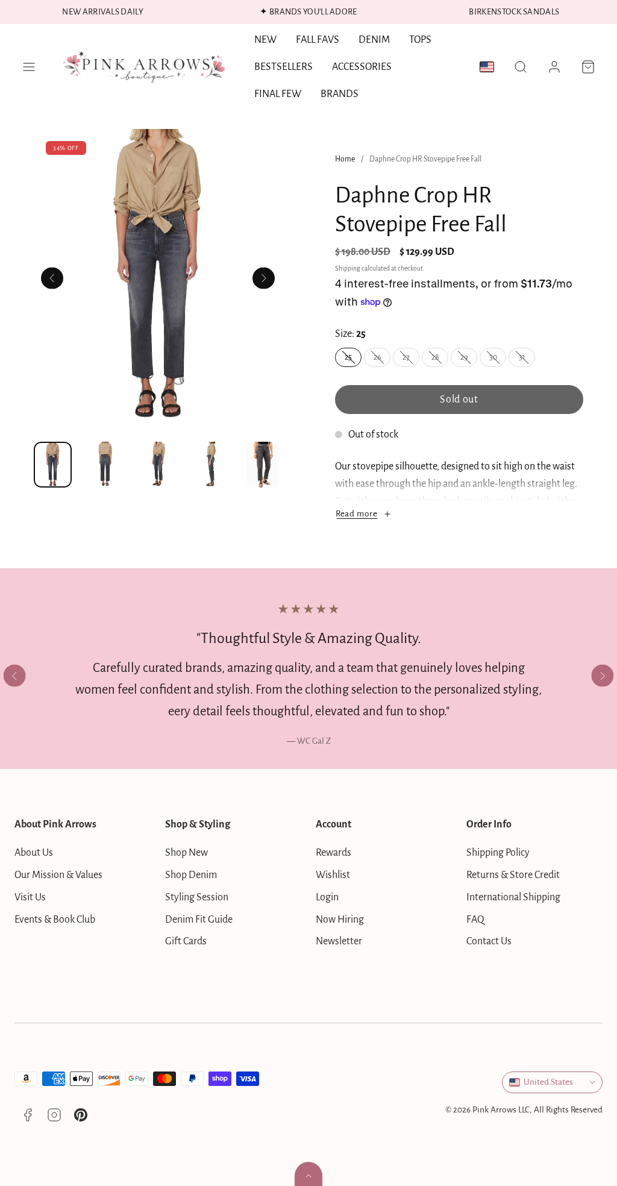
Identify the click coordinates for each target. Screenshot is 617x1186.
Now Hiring (340, 919)
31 (527, 360)
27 (410, 360)
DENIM (374, 39)
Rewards (333, 852)
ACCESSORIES (362, 66)
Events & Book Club (54, 919)
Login (327, 897)
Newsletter (339, 941)
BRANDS (340, 94)
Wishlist (333, 875)
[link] (554, 66)
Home (345, 159)
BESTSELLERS (283, 66)
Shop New (186, 852)
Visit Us (30, 897)
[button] (28, 66)
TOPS (420, 39)
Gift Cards (186, 941)
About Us (33, 852)
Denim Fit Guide (199, 919)
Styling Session (196, 897)
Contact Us (489, 941)
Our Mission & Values (58, 875)
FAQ (475, 919)
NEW (265, 39)
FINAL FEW (277, 94)
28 (439, 360)
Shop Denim (191, 875)
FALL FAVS (317, 39)
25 (353, 360)
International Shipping (513, 897)
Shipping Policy (498, 852)
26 (382, 360)
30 (497, 360)
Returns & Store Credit (513, 875)
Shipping (347, 268)
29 (468, 360)
